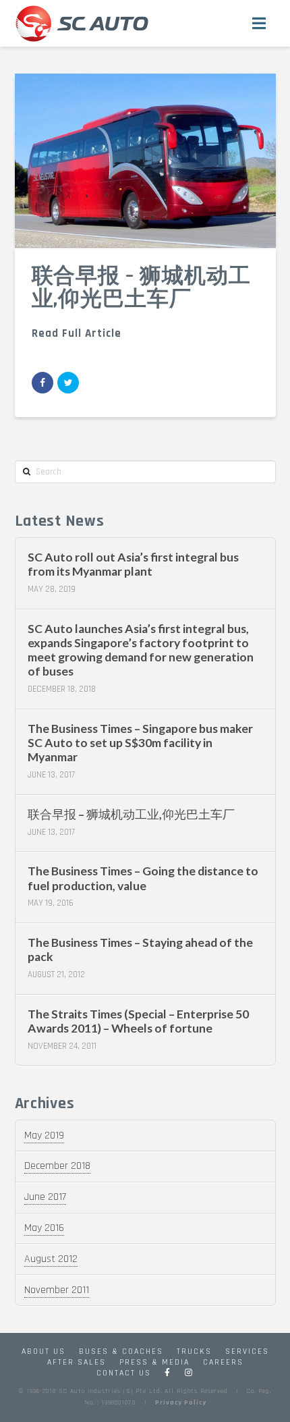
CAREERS (223, 1362)
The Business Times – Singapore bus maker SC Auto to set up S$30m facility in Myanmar (140, 742)
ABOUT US (43, 1351)
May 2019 (44, 1135)
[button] (259, 23)
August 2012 (51, 1259)
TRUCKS (194, 1351)
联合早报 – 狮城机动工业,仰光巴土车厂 (131, 814)
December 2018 (57, 1166)
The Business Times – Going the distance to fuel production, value (143, 878)
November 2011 (56, 1290)
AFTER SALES (76, 1362)
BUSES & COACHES (121, 1351)
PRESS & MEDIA (154, 1362)
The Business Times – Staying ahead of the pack (140, 949)
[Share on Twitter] (68, 382)
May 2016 (44, 1228)
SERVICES (247, 1351)
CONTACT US (123, 1373)
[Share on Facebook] (42, 382)
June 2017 (45, 1197)
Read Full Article (76, 333)
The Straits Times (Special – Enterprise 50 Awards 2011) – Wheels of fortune (138, 1021)
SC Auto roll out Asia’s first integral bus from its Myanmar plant (133, 564)
